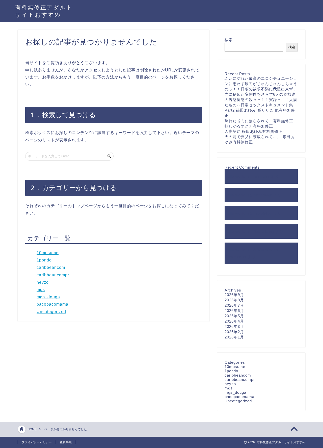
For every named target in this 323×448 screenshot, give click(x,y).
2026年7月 (234, 305)
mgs (41, 289)
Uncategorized (51, 311)
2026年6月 (234, 310)
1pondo (44, 260)
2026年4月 (234, 321)
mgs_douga (48, 297)
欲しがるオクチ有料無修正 (249, 126)
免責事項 (66, 442)
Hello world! (236, 176)
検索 (229, 40)
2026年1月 (234, 337)
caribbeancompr (53, 275)
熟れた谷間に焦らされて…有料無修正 (259, 121)
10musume (48, 253)
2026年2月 (234, 332)
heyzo (43, 282)
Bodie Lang (263, 231)
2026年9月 (234, 295)
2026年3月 (234, 326)
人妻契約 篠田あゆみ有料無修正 (253, 131)
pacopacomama (52, 304)
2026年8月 (234, 300)
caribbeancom (51, 267)
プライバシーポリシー (37, 442)
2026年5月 (234, 316)
